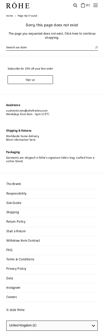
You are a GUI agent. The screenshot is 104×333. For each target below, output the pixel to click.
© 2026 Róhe (15, 310)
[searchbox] (52, 47)
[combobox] (52, 326)
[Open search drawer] (75, 5)
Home (9, 16)
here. (33, 140)
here (75, 33)
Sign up (30, 79)
